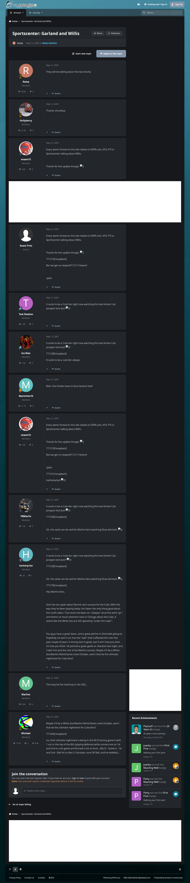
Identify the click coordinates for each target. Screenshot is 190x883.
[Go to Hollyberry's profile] (26, 110)
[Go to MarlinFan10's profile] (26, 385)
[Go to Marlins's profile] (26, 683)
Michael (25, 733)
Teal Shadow (26, 314)
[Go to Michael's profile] (26, 722)
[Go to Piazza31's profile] (136, 729)
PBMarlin (26, 516)
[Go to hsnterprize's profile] (26, 555)
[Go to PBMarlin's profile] (26, 505)
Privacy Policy (15, 877)
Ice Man (25, 353)
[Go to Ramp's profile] (14, 43)
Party (146, 778)
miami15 (26, 159)
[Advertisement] (95, 201)
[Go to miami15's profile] (26, 148)
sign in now (78, 778)
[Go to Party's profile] (136, 781)
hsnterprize (26, 565)
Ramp (20, 43)
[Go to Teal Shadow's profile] (26, 303)
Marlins (26, 694)
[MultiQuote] (47, 93)
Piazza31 (148, 726)
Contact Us (29, 877)
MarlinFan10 (26, 396)
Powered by (168, 877)
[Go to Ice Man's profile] (26, 342)
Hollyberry (26, 120)
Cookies (41, 877)
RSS (52, 877)
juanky (147, 745)
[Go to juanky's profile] (136, 748)
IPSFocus (116, 877)
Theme (106, 877)
